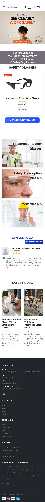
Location (5, 434)
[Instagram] (4, 394)
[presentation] (3, 87)
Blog (3, 431)
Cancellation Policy (8, 456)
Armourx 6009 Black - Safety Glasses (22, 98)
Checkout (5, 414)
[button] (25, 8)
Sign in (4, 405)
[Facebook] (10, 394)
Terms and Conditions (10, 447)
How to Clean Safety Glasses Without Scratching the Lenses (11, 323)
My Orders (6, 408)
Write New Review (34, 241)
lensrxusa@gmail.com (10, 383)
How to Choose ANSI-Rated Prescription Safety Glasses (33, 323)
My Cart (4, 411)
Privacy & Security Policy (10, 450)
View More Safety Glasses (22, 120)
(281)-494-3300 (7, 377)
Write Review (6, 437)
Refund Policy (7, 453)
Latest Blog (22, 282)
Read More (6, 484)
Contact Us (6, 428)
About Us (5, 425)
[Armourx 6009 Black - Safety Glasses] (22, 84)
